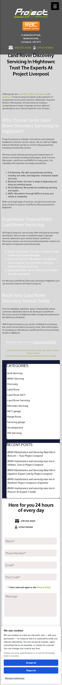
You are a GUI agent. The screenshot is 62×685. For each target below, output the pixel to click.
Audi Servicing (14, 373)
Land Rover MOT (16, 395)
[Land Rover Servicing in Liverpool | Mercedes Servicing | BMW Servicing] (31, 13)
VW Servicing (14, 433)
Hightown (7, 97)
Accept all (31, 662)
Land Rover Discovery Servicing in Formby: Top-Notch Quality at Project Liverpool (32, 352)
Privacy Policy (44, 587)
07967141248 (45, 48)
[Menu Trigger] (55, 6)
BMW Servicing (15, 378)
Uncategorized (45, 342)
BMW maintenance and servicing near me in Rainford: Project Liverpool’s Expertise (30, 481)
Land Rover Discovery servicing (33, 94)
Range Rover (14, 416)
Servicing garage (16, 422)
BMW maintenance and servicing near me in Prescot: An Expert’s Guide (30, 490)
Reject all (31, 670)
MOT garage (14, 411)
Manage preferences (15, 678)
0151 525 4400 (23, 48)
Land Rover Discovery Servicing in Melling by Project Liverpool (30, 356)
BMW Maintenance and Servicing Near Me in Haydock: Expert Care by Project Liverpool (31, 472)
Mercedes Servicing (17, 406)
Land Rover (13, 389)
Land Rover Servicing (18, 400)
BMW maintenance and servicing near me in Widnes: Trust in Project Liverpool (30, 462)
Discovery (12, 384)
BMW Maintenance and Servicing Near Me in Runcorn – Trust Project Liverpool (31, 453)
